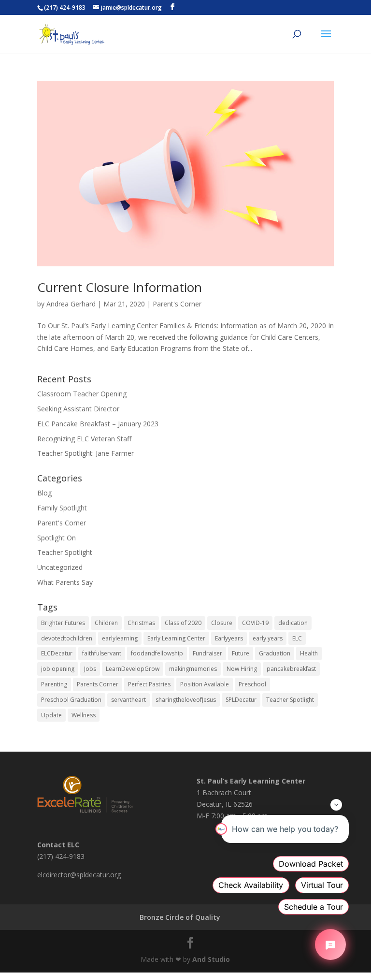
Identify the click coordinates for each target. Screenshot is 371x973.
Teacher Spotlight (64, 552)
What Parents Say (65, 582)
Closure (221, 623)
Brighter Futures (63, 623)
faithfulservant (101, 653)
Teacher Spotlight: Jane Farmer (85, 453)
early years (268, 638)
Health (309, 653)
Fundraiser (207, 653)
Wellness (83, 715)
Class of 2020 (183, 623)
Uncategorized (60, 567)
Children (106, 623)
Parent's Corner (177, 303)
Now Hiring (242, 669)
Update (51, 715)
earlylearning (120, 638)
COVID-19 (255, 623)
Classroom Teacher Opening (82, 393)
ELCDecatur (56, 653)
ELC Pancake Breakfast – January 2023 (97, 423)
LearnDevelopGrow (132, 669)
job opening (57, 669)
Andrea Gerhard (71, 303)
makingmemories (193, 669)
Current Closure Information (119, 287)
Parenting (54, 684)
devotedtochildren (66, 638)
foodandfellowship (157, 653)
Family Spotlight (62, 507)
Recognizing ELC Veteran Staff (84, 438)
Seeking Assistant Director (78, 408)
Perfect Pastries (149, 684)
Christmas (141, 623)
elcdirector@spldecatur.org (79, 874)
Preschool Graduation (71, 700)
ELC (297, 638)
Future (240, 653)
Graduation (274, 653)
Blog (44, 492)
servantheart (128, 700)
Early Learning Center (176, 638)
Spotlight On (56, 537)
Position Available (204, 684)
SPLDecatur (241, 700)
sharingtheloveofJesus (186, 700)
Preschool (252, 684)
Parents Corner (97, 684)
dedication (293, 623)
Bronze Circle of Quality (180, 917)
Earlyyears (229, 638)
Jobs (90, 669)
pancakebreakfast (291, 669)
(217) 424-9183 (65, 7)
